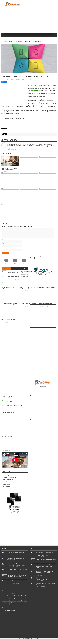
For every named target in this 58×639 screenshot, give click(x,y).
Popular (6, 268)
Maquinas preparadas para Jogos (15, 552)
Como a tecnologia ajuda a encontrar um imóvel (45, 304)
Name (3, 239)
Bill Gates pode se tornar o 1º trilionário (17, 569)
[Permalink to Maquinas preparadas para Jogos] (4, 556)
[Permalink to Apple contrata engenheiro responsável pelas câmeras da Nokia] (4, 584)
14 (21, 600)
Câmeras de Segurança (8, 479)
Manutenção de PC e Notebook (9, 481)
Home (4, 41)
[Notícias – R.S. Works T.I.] (12, 5)
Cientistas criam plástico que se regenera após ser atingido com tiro (16, 564)
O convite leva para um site (34, 90)
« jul (3, 607)
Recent (15, 268)
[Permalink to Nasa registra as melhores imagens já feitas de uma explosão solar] (4, 578)
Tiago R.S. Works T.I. (10, 79)
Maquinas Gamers (7, 486)
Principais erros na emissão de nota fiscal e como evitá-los (45, 578)
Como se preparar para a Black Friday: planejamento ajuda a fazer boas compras (45, 566)
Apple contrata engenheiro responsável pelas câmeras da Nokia (17, 581)
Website (3, 248)
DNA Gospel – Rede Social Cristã (14, 405)
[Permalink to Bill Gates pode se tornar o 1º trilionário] (4, 573)
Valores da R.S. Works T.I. (7, 396)
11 (11, 600)
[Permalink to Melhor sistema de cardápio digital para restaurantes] (29, 157)
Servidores (5, 482)
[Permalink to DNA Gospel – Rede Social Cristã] (4, 409)
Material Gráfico (6, 484)
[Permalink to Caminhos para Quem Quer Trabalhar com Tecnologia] (10, 205)
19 (14, 602)
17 (7, 602)
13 (18, 600)
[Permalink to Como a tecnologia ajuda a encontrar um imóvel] (47, 189)
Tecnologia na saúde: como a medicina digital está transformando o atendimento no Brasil (45, 573)
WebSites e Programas (8, 475)
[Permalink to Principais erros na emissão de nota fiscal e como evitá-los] (29, 173)
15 (25, 600)
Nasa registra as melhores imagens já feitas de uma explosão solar (16, 575)
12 (14, 600)
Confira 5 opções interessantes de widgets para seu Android (15, 559)
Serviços (4, 474)
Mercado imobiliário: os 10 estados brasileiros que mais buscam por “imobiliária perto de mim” (10, 168)
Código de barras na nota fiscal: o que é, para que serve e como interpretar (45, 584)
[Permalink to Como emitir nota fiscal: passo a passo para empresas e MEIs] (29, 189)
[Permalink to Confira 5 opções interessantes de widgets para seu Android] (4, 561)
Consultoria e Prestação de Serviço (10, 477)
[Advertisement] (28, 19)
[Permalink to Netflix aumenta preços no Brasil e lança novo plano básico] (4, 403)
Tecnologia (9, 41)
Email (3, 243)
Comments (24, 268)
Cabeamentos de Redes (8, 488)
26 (14, 604)
